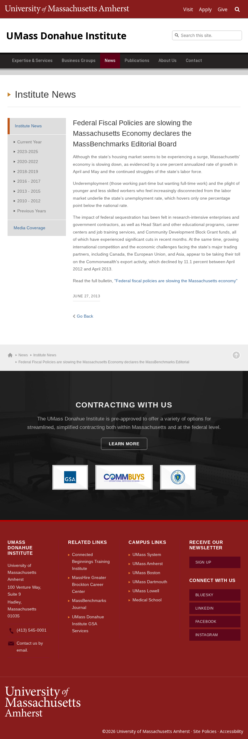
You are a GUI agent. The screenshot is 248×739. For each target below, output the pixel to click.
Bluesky (204, 595)
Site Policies (205, 731)
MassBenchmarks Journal (89, 604)
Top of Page (236, 355)
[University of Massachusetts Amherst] (64, 702)
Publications (137, 60)
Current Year (29, 141)
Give (222, 9)
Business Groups (79, 60)
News (110, 60)
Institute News (28, 125)
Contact (194, 60)
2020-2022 (27, 161)
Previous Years (31, 210)
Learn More (124, 443)
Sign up (203, 562)
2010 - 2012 (29, 200)
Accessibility (231, 731)
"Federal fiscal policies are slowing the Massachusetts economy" (175, 280)
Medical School (147, 599)
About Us (167, 60)
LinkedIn (204, 608)
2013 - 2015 (29, 191)
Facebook (206, 622)
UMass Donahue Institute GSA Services (88, 623)
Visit (188, 9)
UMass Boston (146, 572)
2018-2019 (27, 171)
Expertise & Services (32, 60)
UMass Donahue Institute (66, 35)
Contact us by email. (30, 646)
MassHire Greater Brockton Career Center (89, 584)
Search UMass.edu (237, 9)
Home (10, 355)
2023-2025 (27, 151)
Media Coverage (29, 227)
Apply (205, 9)
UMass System (146, 554)
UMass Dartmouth (149, 581)
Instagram (206, 635)
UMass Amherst (147, 563)
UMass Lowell (145, 590)
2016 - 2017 (29, 181)
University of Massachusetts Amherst (153, 731)
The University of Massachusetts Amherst (67, 9)
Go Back (85, 316)
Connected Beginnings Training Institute (91, 561)
